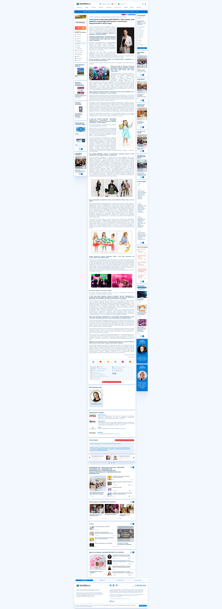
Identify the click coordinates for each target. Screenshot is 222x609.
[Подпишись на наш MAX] (116, 585)
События (101, 7)
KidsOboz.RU (102, 580)
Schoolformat (101, 421)
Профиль (79, 34)
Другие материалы (79, 47)
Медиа (131, 7)
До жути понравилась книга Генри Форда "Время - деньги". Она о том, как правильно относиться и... (142, 208)
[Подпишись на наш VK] (113, 585)
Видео (78, 56)
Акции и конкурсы (79, 41)
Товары (86, 7)
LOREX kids (141, 32)
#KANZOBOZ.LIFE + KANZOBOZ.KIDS (97, 373)
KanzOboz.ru (96, 590)
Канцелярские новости (79, 65)
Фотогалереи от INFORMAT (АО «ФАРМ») (102, 502)
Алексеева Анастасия (96, 403)
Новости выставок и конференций (79, 84)
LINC (140, 38)
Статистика (79, 54)
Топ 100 (115, 3)
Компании (79, 7)
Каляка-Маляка (102, 414)
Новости (94, 7)
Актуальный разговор (100, 370)
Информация (118, 7)
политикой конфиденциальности (81, 606)
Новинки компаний (78, 103)
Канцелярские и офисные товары (85, 4)
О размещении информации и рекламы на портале (120, 598)
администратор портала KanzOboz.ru (139, 586)
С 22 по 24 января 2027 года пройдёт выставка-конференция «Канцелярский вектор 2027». (111, 11)
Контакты (79, 60)
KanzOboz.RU (84, 580)
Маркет (126, 7)
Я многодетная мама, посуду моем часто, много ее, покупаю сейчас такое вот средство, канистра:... (142, 195)
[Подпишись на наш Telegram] (110, 585)
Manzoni (140, 40)
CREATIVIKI (141, 34)
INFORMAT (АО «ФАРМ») (119, 367)
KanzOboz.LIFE (120, 580)
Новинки (79, 38)
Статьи (78, 43)
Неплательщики (142, 247)
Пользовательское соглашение (129, 594)
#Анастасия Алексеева (108, 467)
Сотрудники (79, 58)
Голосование (80, 52)
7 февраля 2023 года (101, 368)
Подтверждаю (143, 605)
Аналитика (108, 7)
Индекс (122, 3)
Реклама (138, 7)
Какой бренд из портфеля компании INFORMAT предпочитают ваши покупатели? (141, 22)
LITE (140, 42)
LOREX (99, 427)
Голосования (141, 15)
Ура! (139, 185)
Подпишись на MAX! (105, 3)
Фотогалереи (80, 50)
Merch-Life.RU (138, 580)
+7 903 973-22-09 (140, 585)
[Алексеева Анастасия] (96, 396)
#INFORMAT (99, 377)
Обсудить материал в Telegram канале (112, 381)
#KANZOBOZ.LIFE (97, 372)
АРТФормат (141, 44)
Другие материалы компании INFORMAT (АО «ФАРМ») (106, 552)
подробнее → (122, 418)
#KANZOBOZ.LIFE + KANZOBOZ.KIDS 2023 (98, 375)
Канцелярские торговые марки (80, 123)
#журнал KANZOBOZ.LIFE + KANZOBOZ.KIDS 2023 (100, 376)
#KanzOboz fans (93, 377)
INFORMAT (100, 432)
